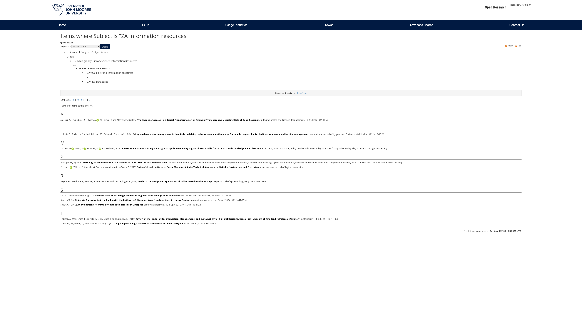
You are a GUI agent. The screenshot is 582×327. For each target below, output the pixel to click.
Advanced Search (421, 25)
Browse (328, 25)
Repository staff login (520, 4)
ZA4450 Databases (97, 81)
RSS (519, 45)
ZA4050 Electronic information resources (110, 72)
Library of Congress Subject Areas (88, 52)
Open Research (496, 7)
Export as (65, 46)
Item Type (302, 93)
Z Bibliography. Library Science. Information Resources (106, 61)
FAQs (145, 25)
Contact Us (516, 25)
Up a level (68, 42)
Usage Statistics (236, 25)
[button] (105, 46)
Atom (510, 45)
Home (62, 25)
